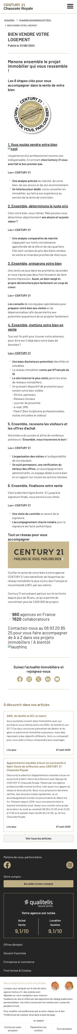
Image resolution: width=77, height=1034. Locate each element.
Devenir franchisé (15, 953)
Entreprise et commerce (19, 961)
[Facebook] (20, 679)
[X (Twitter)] (38, 679)
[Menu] (70, 5)
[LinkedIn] (48, 679)
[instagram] (69, 865)
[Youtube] (57, 679)
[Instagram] (29, 679)
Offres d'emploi (13, 944)
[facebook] (7, 865)
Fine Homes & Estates (17, 970)
